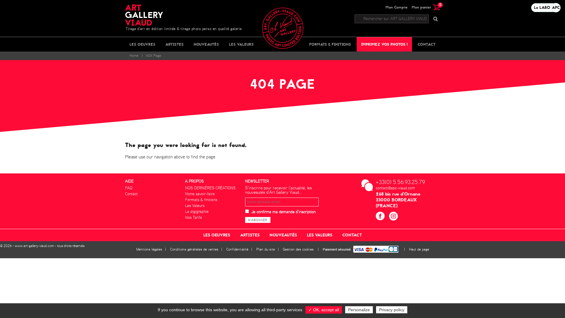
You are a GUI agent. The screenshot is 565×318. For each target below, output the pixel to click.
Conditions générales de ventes (194, 249)
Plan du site (265, 249)
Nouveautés (206, 44)
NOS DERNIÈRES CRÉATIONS (210, 188)
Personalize (359, 309)
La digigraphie (197, 212)
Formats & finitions (330, 44)
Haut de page (419, 249)
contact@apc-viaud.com (395, 188)
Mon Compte (396, 7)
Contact (427, 44)
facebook (381, 217)
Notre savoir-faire (200, 194)
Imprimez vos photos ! (384, 44)
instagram (394, 217)
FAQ (128, 188)
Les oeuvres (142, 44)
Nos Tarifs (193, 218)
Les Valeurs (241, 44)
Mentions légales (149, 249)
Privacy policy (391, 309)
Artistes (174, 44)
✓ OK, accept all (323, 309)
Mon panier (426, 7)
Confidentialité (237, 249)
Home (133, 56)
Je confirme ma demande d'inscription (283, 212)
